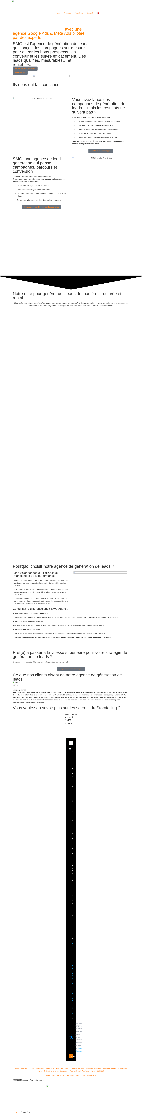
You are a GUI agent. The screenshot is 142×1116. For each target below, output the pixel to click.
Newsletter (79, 13)
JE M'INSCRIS (72, 1056)
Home (58, 13)
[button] (15, 692)
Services (67, 13)
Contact (90, 13)
